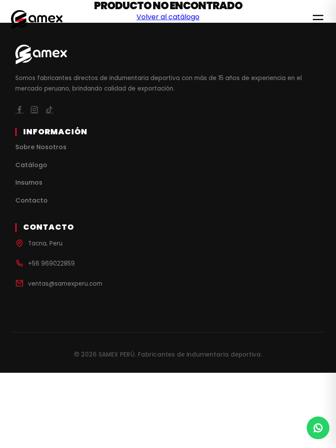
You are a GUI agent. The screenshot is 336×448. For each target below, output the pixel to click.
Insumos (28, 182)
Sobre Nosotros (40, 147)
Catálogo (31, 165)
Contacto (31, 200)
